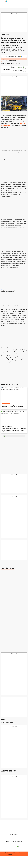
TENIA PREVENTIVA (5, 34)
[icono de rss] (26, 1)
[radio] (2, 1)
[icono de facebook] (19, 1)
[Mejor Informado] (14, 5)
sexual (11, 722)
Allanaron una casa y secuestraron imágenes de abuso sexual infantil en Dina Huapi (13, 406)
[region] (14, 22)
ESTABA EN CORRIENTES (7, 426)
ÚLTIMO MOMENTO (6, 402)
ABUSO (2, 722)
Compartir (5, 69)
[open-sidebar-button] (2, 5)
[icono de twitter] (21, 1)
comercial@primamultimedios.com (14, 831)
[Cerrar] (25, 59)
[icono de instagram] (24, 1)
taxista (7, 722)
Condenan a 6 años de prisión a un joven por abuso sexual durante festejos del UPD (14, 430)
